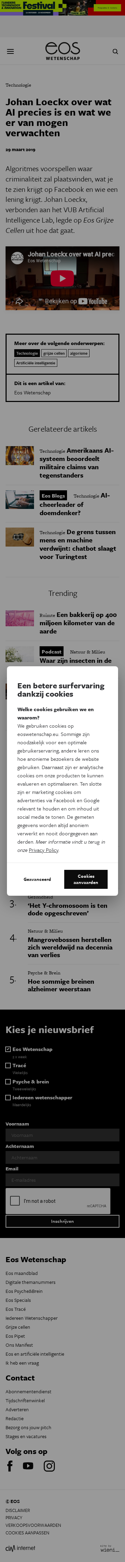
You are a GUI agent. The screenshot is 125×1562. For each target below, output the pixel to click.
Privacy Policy (43, 850)
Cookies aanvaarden (86, 879)
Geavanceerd (37, 879)
